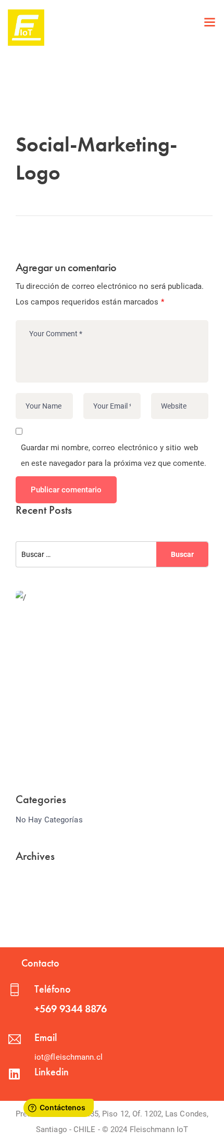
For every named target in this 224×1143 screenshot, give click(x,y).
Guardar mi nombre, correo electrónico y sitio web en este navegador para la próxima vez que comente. (113, 455)
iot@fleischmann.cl (68, 1057)
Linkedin (51, 1071)
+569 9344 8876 (70, 1008)
